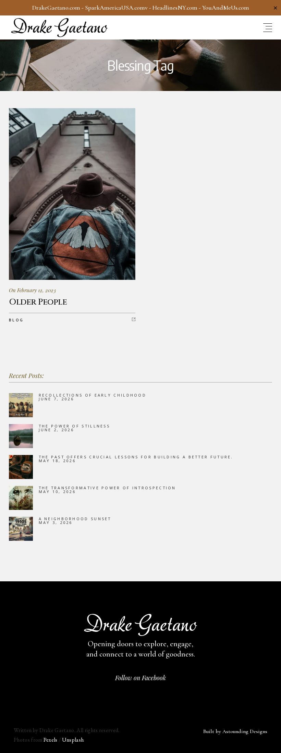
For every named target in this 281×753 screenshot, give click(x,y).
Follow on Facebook (140, 678)
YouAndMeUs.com (225, 7)
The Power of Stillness (74, 426)
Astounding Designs (244, 731)
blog (16, 319)
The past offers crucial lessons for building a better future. (136, 456)
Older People (38, 302)
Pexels (51, 739)
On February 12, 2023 (32, 290)
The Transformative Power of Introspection (107, 487)
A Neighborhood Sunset (75, 518)
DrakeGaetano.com (56, 7)
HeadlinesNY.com (174, 7)
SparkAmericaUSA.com (115, 7)
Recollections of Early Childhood (93, 395)
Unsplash (73, 739)
